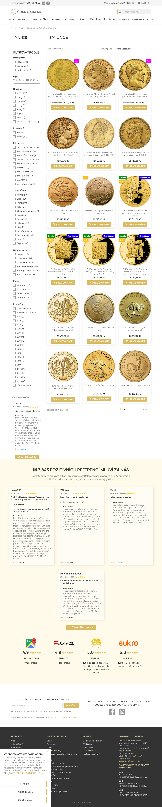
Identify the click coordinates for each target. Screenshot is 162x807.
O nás (49, 747)
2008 (21, 337)
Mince (22, 136)
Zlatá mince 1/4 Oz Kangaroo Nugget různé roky (135, 328)
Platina (56, 19)
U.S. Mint (22, 180)
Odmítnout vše (25, 800)
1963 (20, 316)
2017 (20, 357)
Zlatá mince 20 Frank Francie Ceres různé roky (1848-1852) (63, 153)
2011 (20, 345)
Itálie (21, 207)
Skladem (23, 62)
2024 (21, 373)
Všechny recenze (27, 457)
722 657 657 (33, 3)
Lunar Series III (25, 262)
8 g (20, 113)
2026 (21, 381)
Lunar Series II (25, 258)
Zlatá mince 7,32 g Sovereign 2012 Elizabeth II (99, 212)
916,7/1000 (23, 289)
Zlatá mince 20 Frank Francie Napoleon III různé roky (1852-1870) (135, 95)
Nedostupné (24, 70)
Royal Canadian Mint (28, 159)
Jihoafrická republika (28, 211)
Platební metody (54, 750)
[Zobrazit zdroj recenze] (23, 449)
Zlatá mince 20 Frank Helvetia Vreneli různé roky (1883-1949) (99, 95)
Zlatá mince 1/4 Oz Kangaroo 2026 (99, 385)
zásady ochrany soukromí (58, 717)
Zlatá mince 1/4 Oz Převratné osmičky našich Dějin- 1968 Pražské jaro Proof (63, 271)
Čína (20, 239)
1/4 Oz (22, 93)
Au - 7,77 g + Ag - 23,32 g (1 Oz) (28, 121)
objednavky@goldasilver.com (131, 761)
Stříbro (44, 19)
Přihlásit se (87, 744)
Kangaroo (23, 254)
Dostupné (23, 66)
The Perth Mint (25, 172)
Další (146, 409)
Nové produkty (17, 747)
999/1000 (23, 297)
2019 (20, 365)
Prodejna (123, 19)
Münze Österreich (27, 155)
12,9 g (21, 117)
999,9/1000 (24, 293)
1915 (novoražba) (26, 312)
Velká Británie (25, 231)
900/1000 (23, 285)
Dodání (50, 741)
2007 (21, 333)
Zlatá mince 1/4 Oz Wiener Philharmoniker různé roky (63, 328)
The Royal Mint (25, 176)
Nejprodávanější (18, 744)
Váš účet (88, 736)
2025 (21, 377)
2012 (20, 349)
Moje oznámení (89, 750)
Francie (22, 203)
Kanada (22, 215)
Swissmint (23, 167)
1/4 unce (20, 37)
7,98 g (21, 109)
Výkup (111, 19)
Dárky (82, 19)
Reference (138, 19)
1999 (20, 325)
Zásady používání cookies (58, 778)
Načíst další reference (81, 627)
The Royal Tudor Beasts (28, 270)
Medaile (22, 132)
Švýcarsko (23, 243)
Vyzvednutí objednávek (57, 791)
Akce (12, 19)
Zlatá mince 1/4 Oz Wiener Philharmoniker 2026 (63, 387)
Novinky (22, 19)
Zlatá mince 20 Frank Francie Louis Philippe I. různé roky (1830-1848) (135, 153)
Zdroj (16, 449)
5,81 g (21, 97)
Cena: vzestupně (133, 48)
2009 (21, 341)
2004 (21, 329)
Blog (150, 19)
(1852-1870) (24, 308)
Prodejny (51, 788)
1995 (20, 320)
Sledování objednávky (92, 741)
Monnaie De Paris (26, 151)
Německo (22, 219)
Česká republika (26, 235)
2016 (20, 353)
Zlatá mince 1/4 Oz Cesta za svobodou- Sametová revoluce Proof (135, 213)
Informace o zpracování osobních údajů (23, 774)
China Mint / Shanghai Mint (28, 147)
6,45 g (21, 101)
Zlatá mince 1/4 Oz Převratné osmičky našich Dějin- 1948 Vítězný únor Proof (99, 271)
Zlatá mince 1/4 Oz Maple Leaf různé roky (99, 328)
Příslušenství (97, 19)
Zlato (33, 19)
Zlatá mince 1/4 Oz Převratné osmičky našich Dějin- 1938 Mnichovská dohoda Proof (135, 271)
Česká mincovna (26, 184)
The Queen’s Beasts (27, 266)
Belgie (21, 199)
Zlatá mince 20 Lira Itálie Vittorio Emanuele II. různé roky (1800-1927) (99, 153)
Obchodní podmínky (55, 763)
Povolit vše (25, 783)
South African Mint (27, 163)
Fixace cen (51, 744)
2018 (21, 361)
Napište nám (52, 785)
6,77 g (21, 105)
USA (20, 227)
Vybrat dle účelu (25, 791)
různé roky (24, 385)
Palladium (69, 19)
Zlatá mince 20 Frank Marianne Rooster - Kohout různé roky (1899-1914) (63, 96)
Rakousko (23, 223)
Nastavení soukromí (91, 754)
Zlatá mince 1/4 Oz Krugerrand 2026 (135, 385)
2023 (21, 369)
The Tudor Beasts (26, 274)
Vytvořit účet (88, 747)
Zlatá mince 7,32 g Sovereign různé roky (63, 212)
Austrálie (22, 195)
